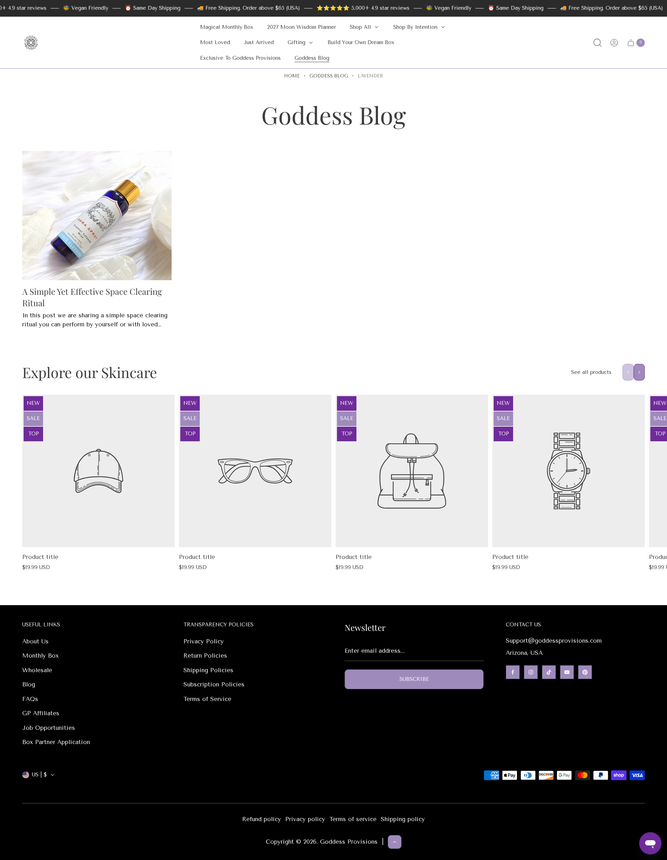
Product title (40, 556)
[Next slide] (639, 372)
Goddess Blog (329, 75)
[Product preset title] (98, 471)
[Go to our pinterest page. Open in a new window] (585, 672)
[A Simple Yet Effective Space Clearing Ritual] (97, 215)
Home (292, 75)
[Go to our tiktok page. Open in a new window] (549, 672)
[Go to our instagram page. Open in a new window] (531, 672)
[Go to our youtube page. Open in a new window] (567, 672)
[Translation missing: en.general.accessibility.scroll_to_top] (395, 842)
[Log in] (614, 42)
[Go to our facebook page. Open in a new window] (513, 672)
